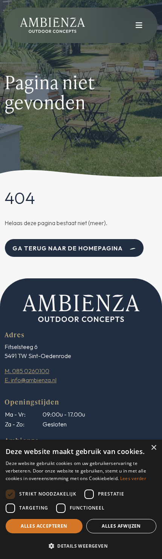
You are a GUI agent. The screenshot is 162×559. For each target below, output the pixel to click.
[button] (81, 545)
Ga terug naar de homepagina (67, 248)
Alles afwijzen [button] (121, 526)
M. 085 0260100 (27, 371)
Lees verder (133, 478)
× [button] (153, 448)
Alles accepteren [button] (44, 526)
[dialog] (81, 499)
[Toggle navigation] (136, 25)
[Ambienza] (81, 307)
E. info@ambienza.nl (31, 380)
